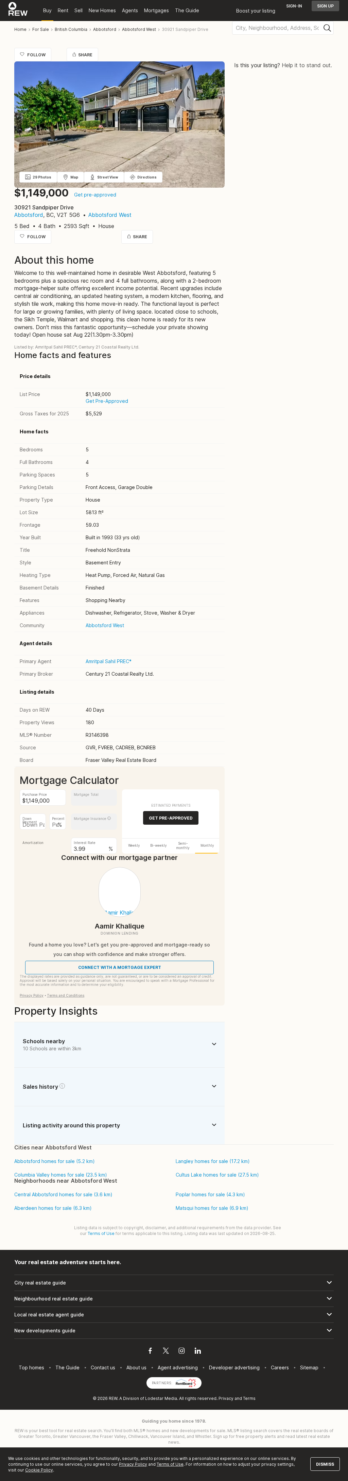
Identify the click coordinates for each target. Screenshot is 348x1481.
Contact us (103, 1367)
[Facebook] (150, 1351)
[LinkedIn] (197, 1351)
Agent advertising (178, 1367)
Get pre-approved (95, 194)
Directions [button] (147, 177)
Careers (280, 1367)
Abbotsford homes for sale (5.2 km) (54, 1161)
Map (74, 177)
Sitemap (309, 1367)
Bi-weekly (158, 845)
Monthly (207, 845)
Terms (249, 1398)
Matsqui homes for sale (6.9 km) (212, 1208)
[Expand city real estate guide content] (174, 1283)
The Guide (187, 10)
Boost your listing (255, 11)
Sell (78, 10)
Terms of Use (101, 1233)
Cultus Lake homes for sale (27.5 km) (217, 1175)
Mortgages (156, 10)
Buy (47, 10)
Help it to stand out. (307, 65)
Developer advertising (234, 1367)
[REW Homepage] (18, 10)
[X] (166, 1351)
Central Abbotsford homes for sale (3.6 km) (63, 1194)
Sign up (325, 5)
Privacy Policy (32, 995)
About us (136, 1367)
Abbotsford (28, 214)
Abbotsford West (110, 214)
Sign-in (294, 5)
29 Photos (42, 177)
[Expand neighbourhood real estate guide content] (174, 1299)
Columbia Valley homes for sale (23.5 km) (60, 1175)
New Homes (102, 10)
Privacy (226, 1398)
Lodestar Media (161, 1398)
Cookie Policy (39, 1470)
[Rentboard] (186, 1382)
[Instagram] (181, 1351)
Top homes (31, 1367)
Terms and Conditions (65, 995)
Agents (130, 10)
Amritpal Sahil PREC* (109, 661)
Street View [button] (107, 177)
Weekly (134, 845)
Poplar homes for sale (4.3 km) (210, 1194)
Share (85, 54)
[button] (109, 818)
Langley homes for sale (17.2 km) (213, 1161)
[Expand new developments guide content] (174, 1330)
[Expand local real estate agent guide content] (174, 1315)
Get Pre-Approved (107, 401)
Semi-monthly (183, 845)
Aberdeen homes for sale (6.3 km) (53, 1208)
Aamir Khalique (119, 926)
